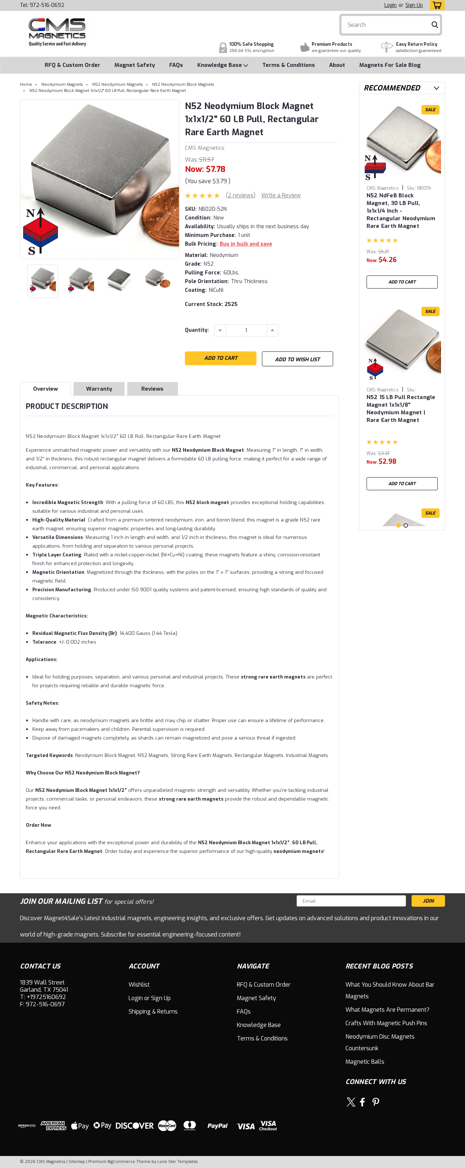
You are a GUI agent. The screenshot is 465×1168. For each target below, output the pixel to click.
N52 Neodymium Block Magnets (183, 84)
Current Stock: (211, 304)
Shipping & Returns (153, 1011)
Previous (26, 179)
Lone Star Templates (177, 1161)
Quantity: (197, 330)
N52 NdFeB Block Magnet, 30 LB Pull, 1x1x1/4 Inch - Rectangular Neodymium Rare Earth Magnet (401, 211)
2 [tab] (406, 525)
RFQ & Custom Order (72, 65)
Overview (45, 388)
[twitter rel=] (351, 1102)
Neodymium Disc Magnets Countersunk (380, 1042)
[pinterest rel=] (375, 1102)
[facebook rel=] (362, 1102)
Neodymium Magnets (62, 84)
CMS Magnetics (205, 148)
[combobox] (390, 24)
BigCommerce (121, 1161)
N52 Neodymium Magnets (117, 84)
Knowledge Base (220, 65)
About (337, 65)
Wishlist (139, 984)
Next (173, 179)
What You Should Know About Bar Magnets (389, 990)
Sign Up (414, 5)
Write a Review (281, 195)
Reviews (152, 388)
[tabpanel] (402, 196)
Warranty (99, 388)
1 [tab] (398, 525)
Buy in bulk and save (246, 244)
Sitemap (77, 1161)
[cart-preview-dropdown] (435, 5)
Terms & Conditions (288, 65)
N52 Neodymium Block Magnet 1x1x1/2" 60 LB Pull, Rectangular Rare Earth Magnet (107, 90)
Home (26, 84)
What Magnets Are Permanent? (387, 1010)
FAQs (176, 65)
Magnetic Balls (364, 1062)
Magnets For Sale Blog (390, 65)
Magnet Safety (134, 65)
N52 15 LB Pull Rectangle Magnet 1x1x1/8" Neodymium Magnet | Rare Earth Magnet (401, 409)
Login (390, 5)
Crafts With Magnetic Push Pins (386, 1023)
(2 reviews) (240, 195)
